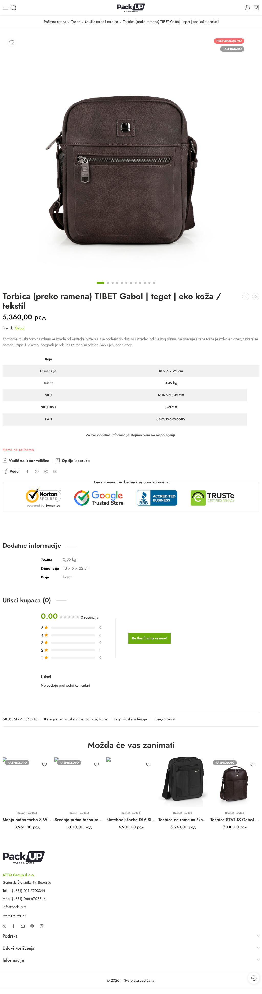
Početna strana (55, 21)
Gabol (19, 328)
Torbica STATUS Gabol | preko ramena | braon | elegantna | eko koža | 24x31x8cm (235, 819)
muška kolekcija (135, 719)
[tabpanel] (126, 157)
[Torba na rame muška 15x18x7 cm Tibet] (245, 296)
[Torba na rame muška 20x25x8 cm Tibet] (255, 296)
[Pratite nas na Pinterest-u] (32, 926)
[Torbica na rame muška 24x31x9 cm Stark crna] (183, 782)
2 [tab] (108, 287)
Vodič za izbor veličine (28, 460)
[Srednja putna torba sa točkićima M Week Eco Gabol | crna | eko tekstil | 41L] (79, 782)
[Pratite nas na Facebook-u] (13, 926)
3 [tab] (113, 287)
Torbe (75, 21)
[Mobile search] (13, 7)
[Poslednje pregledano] (253, 978)
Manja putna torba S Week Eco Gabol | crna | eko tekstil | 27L (27, 819)
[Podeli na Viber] (46, 472)
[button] (131, 937)
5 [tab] (122, 287)
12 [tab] (154, 287)
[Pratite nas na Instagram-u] (41, 926)
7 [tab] (131, 287)
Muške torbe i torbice (101, 21)
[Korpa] (256, 8)
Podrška (10, 936)
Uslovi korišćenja (19, 948)
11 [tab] (149, 287)
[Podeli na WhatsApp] (37, 471)
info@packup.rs (14, 906)
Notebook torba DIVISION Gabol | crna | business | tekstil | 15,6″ (131, 819)
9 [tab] (140, 287)
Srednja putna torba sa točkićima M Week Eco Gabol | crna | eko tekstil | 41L (79, 819)
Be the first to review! (149, 638)
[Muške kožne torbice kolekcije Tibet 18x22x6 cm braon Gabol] (126, 156)
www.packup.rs (14, 915)
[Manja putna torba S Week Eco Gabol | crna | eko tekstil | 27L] (27, 782)
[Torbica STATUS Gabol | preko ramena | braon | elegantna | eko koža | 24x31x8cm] (235, 782)
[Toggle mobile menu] (6, 8)
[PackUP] (24, 857)
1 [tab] (101, 287)
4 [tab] (117, 287)
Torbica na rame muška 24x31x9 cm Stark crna (183, 819)
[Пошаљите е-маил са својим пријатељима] (55, 471)
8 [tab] (136, 287)
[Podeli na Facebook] (27, 471)
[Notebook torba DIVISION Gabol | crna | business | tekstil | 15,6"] (131, 782)
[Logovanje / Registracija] (247, 8)
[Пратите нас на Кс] (4, 926)
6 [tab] (126, 287)
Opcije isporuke (75, 460)
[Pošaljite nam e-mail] (22, 926)
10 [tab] (145, 287)
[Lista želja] (12, 42)
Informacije (13, 960)
